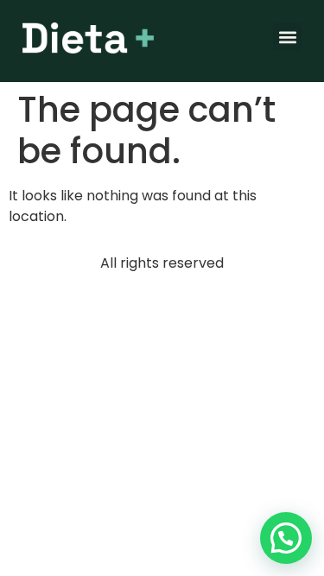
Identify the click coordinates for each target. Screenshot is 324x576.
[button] (287, 36)
